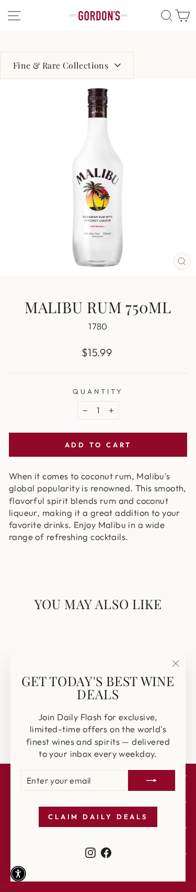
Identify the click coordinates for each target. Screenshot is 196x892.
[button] (18, 874)
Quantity (98, 391)
